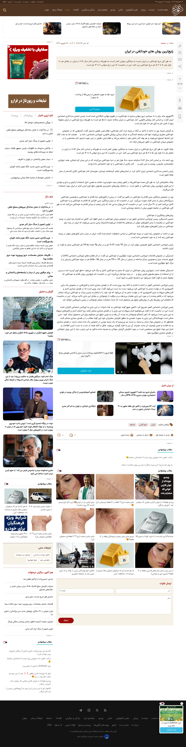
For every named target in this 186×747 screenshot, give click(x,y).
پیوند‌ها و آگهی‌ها (101, 725)
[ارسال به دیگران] (180, 59)
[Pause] (118, 372)
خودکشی (143, 424)
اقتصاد (76, 10)
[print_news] (180, 53)
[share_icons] (180, 66)
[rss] (105, 710)
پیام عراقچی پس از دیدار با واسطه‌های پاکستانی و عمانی (29, 274)
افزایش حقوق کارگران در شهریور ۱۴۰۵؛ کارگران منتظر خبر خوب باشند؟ (29, 334)
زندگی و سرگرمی (88, 10)
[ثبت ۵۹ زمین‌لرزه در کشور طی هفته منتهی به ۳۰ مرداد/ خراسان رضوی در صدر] (165, 410)
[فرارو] (177, 10)
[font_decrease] (180, 88)
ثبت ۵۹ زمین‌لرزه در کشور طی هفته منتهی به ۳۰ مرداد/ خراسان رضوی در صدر (136, 408)
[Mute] (122, 372)
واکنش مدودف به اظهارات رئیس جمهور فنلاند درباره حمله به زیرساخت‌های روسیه (29, 150)
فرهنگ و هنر (57, 10)
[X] (97, 710)
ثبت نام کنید (171, 730)
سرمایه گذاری (94, 109)
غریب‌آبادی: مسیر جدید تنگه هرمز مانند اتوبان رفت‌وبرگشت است (31, 240)
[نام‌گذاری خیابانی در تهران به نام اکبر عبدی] (105, 410)
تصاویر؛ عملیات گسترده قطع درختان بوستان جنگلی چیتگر (30, 621)
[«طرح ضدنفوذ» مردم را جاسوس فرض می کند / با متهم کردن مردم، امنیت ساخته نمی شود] (28, 450)
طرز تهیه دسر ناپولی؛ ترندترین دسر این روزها (144, 23)
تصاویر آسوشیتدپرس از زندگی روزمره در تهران (77, 392)
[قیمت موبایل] (179, 117)
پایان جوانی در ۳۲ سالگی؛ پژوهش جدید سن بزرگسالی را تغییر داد (28, 613)
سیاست (151, 10)
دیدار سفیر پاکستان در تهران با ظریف (34, 159)
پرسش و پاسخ (84, 725)
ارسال (66, 620)
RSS (4, 1)
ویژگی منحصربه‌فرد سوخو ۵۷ (37, 122)
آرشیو (10, 1)
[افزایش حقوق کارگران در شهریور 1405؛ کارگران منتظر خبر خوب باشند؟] (28, 313)
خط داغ (49, 197)
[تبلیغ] (28, 101)
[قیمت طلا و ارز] (180, 100)
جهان (47, 10)
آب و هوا (58, 725)
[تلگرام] (80, 710)
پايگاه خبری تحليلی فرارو (88, 731)
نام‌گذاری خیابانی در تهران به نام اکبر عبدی (78, 406)
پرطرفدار (28, 115)
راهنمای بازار (103, 10)
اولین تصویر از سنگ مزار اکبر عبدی (35, 141)
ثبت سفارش (85, 371)
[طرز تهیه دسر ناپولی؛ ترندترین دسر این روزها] (171, 28)
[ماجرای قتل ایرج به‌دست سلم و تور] (52, 28)
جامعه (68, 10)
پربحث (14, 115)
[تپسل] (76, 83)
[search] (4, 10)
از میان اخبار (167, 386)
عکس (120, 10)
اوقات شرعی (70, 725)
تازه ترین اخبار (45, 115)
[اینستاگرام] (89, 710)
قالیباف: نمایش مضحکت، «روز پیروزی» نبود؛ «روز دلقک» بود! (30, 257)
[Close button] (181, 703)
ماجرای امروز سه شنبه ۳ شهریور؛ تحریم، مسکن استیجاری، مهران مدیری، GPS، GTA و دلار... (137, 394)
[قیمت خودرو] (180, 109)
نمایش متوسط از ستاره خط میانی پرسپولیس (30, 178)
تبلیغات (33, 1)
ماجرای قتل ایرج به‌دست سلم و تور (28, 23)
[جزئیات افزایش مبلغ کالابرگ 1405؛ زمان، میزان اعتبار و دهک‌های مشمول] (112, 28)
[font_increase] (180, 79)
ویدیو (113, 10)
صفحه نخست (162, 10)
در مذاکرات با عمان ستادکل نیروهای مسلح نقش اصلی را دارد (30, 209)
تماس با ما (17, 1)
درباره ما (25, 1)
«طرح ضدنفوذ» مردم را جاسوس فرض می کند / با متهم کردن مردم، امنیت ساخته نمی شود (29, 472)
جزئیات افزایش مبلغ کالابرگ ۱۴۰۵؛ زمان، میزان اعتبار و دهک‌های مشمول (83, 25)
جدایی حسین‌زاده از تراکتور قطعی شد (38, 579)
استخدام (40, 1)
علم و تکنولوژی (132, 10)
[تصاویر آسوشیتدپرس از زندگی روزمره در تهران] (105, 396)
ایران (153, 424)
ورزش (143, 10)
